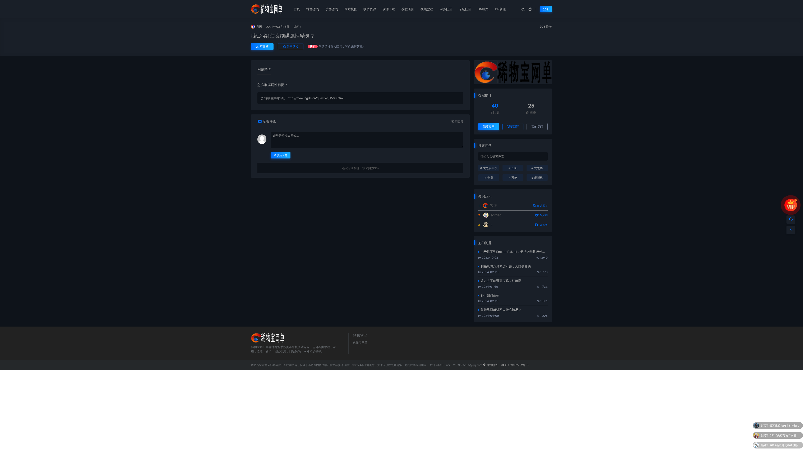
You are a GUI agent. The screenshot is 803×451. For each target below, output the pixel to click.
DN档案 (483, 9)
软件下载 (388, 9)
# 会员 (489, 177)
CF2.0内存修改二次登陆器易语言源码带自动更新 (785, 434)
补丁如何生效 (490, 295)
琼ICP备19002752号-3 (514, 365)
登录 (546, 9)
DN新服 (500, 9)
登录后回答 (280, 155)
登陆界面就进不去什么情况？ (501, 310)
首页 (297, 9)
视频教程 (427, 9)
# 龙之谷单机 (488, 168)
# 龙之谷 (537, 168)
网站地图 (491, 365)
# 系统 (513, 177)
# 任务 (513, 168)
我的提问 (537, 126)
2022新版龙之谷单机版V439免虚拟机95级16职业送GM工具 (785, 444)
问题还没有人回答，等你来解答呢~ (341, 46)
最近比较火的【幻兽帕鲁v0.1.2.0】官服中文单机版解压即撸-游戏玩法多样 (785, 425)
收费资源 (369, 9)
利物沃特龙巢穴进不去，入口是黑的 (506, 266)
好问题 (292, 46)
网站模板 (350, 9)
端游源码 (312, 9)
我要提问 (489, 126)
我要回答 (513, 126)
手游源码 (331, 9)
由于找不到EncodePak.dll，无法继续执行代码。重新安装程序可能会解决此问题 (514, 252)
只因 (259, 26)
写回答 (264, 46)
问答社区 (446, 9)
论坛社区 (465, 9)
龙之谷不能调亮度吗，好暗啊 (501, 281)
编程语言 (408, 9)
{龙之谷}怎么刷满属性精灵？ (283, 36)
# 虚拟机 (537, 177)
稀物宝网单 (360, 342)
